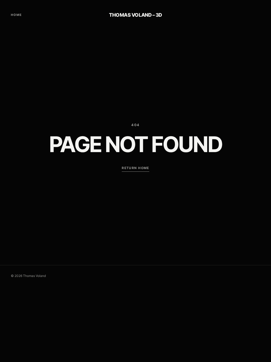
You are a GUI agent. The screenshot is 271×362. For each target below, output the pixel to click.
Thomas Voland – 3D (135, 15)
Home (16, 15)
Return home (135, 168)
